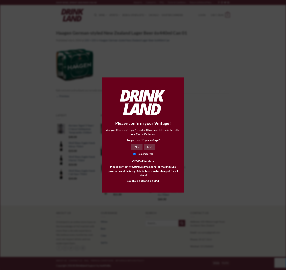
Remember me (145, 153)
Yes (136, 146)
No (149, 146)
